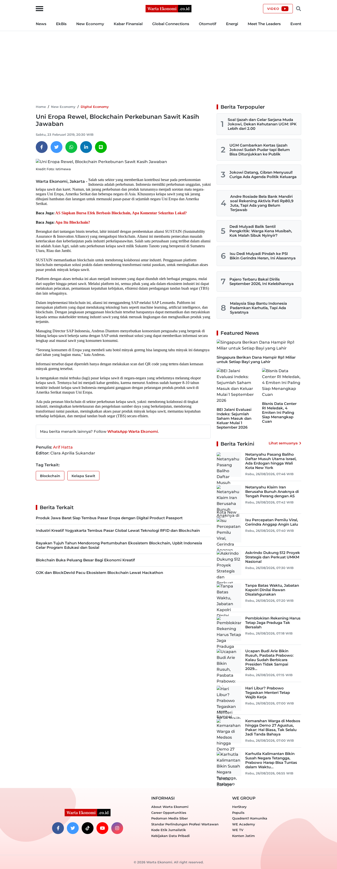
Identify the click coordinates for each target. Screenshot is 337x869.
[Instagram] (117, 828)
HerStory (239, 807)
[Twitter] (56, 147)
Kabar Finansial (128, 23)
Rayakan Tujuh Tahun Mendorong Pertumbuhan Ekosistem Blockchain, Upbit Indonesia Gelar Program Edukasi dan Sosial (119, 545)
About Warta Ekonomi (169, 807)
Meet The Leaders (264, 23)
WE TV (237, 830)
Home (41, 107)
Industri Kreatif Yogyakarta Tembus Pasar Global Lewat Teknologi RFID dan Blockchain (118, 530)
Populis (238, 813)
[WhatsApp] (71, 147)
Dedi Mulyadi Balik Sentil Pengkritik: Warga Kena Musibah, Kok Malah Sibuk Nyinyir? (260, 231)
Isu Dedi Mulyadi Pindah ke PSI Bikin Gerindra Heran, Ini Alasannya (263, 255)
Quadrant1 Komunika (249, 818)
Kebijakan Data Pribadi (170, 836)
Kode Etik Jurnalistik (168, 830)
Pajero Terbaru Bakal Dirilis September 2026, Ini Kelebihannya (261, 281)
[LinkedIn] (86, 147)
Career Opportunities (168, 813)
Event (295, 23)
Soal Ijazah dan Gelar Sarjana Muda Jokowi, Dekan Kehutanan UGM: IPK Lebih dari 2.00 (262, 124)
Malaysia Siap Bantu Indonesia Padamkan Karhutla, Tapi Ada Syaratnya (258, 308)
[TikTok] (88, 828)
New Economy (90, 23)
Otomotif (207, 23)
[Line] (101, 147)
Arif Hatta (63, 447)
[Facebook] (42, 147)
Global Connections (170, 23)
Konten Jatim (243, 836)
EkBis (61, 23)
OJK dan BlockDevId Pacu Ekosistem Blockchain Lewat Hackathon (99, 572)
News (41, 23)
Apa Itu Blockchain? (72, 222)
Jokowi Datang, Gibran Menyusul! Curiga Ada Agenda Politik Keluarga (263, 174)
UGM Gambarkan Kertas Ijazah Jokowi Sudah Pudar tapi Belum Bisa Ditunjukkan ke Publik (259, 149)
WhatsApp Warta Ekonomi (132, 431)
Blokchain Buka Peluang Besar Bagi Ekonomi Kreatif (85, 560)
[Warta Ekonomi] (168, 8)
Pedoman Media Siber (169, 818)
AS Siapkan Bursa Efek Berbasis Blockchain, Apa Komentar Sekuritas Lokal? (121, 213)
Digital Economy (95, 107)
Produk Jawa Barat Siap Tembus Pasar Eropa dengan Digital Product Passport (109, 518)
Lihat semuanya (283, 443)
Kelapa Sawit (83, 476)
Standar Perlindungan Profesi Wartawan (185, 824)
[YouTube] (102, 828)
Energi (232, 23)
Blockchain (50, 476)
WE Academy (243, 824)
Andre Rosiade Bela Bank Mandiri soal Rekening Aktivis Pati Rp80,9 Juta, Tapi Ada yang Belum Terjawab (261, 203)
